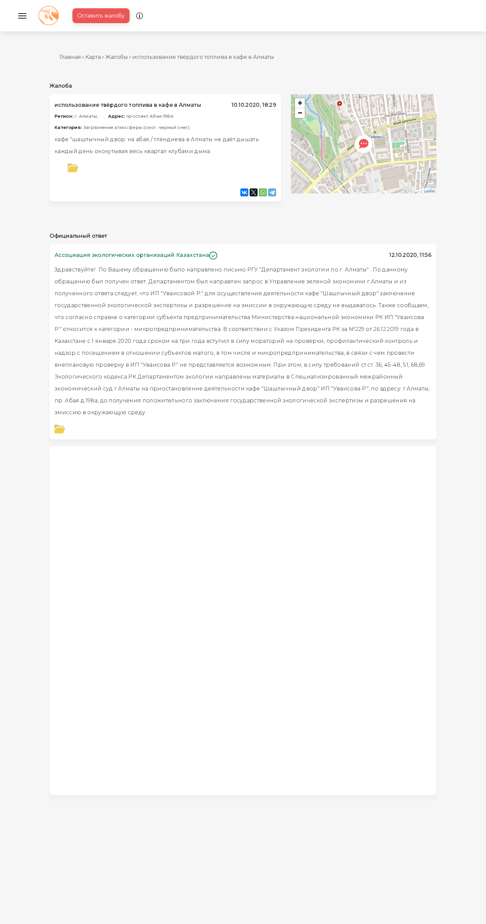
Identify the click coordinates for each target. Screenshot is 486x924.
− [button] (300, 113)
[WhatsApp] (263, 192)
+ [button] (300, 103)
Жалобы (116, 57)
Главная (70, 57)
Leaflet (429, 190)
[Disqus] (243, 533)
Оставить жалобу (101, 16)
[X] (254, 192)
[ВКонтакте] (244, 192)
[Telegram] (272, 192)
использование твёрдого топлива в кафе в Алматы (203, 57)
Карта (93, 57)
